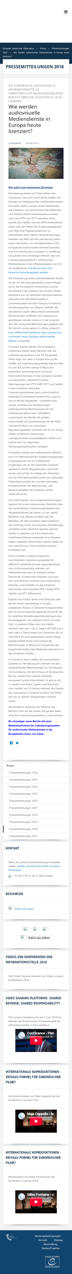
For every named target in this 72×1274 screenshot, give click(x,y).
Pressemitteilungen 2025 (23, 779)
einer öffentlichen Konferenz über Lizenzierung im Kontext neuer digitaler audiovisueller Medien (34, 336)
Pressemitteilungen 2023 (23, 793)
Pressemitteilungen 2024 (23, 786)
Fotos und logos (24, 908)
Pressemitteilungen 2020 (23, 815)
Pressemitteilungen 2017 (23, 836)
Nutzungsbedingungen (48, 1236)
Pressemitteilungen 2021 (23, 808)
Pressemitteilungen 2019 (23, 822)
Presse (10, 765)
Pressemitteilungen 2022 (23, 800)
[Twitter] (17, 743)
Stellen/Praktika (51, 1248)
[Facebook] (11, 743)
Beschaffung (50, 1244)
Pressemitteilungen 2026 (23, 772)
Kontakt (42, 1240)
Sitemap (58, 1240)
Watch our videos (39, 937)
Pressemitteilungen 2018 (23, 829)
